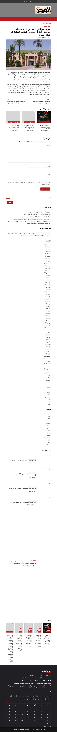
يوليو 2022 (47, 361)
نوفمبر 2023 (47, 322)
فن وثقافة (10, 122)
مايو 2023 (48, 337)
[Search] (6, 19)
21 (22, 717)
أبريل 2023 (47, 339)
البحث (49, 197)
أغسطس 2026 (46, 244)
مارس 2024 (47, 313)
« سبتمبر (48, 726)
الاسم (26, 164)
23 (9, 717)
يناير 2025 (48, 289)
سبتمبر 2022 (47, 356)
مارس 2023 (47, 342)
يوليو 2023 (47, 332)
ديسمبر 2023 (47, 320)
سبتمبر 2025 (47, 270)
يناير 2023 (48, 346)
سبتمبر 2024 (47, 299)
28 (22, 720)
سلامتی (48, 392)
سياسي (41, 122)
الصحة (48, 385)
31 (47, 724)
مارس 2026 (47, 256)
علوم (49, 401)
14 (22, 714)
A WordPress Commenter (44, 233)
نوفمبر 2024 (47, 294)
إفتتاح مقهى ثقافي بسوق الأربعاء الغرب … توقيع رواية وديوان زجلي (13, 127)
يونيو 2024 (48, 306)
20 (27, 717)
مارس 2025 (47, 284)
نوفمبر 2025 (47, 265)
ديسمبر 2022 (47, 349)
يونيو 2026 (48, 249)
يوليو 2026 (47, 246)
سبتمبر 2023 (47, 327)
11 (41, 714)
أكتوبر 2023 (47, 325)
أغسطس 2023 (46, 330)
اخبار (49, 26)
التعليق (48, 145)
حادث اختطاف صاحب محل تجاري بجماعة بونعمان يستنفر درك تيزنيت (16, 101)
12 (34, 714)
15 (15, 714)
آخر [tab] (50, 450)
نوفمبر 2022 (47, 351)
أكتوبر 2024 (47, 296)
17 (47, 717)
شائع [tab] (46, 450)
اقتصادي (48, 380)
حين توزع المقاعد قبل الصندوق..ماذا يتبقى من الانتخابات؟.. (44, 127)
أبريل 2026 (47, 253)
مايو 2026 (48, 251)
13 (27, 714)
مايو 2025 (48, 280)
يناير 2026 (48, 261)
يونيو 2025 (48, 277)
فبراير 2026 (47, 258)
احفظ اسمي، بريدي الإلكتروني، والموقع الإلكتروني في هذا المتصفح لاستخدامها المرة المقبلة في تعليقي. (29, 183)
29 (15, 720)
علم (49, 399)
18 (41, 717)
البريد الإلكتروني (47, 165)
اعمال (48, 377)
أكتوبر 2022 (47, 353)
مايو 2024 (48, 308)
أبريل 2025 (47, 282)
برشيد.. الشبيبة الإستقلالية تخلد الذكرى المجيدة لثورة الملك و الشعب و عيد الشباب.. (31, 219)
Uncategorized (46, 373)
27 (27, 720)
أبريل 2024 (47, 311)
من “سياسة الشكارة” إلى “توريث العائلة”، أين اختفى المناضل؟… (28, 127)
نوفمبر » (44, 726)
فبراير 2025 (47, 287)
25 (41, 720)
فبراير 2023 (47, 344)
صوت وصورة (47, 396)
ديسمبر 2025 (47, 263)
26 (34, 720)
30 (9, 720)
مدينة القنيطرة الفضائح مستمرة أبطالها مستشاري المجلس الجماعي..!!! (41, 101)
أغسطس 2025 (46, 272)
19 (34, 717)
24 (47, 720)
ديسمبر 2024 (47, 292)
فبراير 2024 (47, 315)
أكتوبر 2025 (47, 268)
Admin (39, 37)
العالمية (48, 387)
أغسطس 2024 (46, 301)
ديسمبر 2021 (47, 363)
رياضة (48, 389)
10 (47, 714)
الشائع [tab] (42, 450)
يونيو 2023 (48, 334)
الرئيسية (45, 26)
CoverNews (34, 729)
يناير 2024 (48, 318)
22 (15, 717)
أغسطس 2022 (46, 358)
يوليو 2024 (47, 303)
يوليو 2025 (47, 275)
